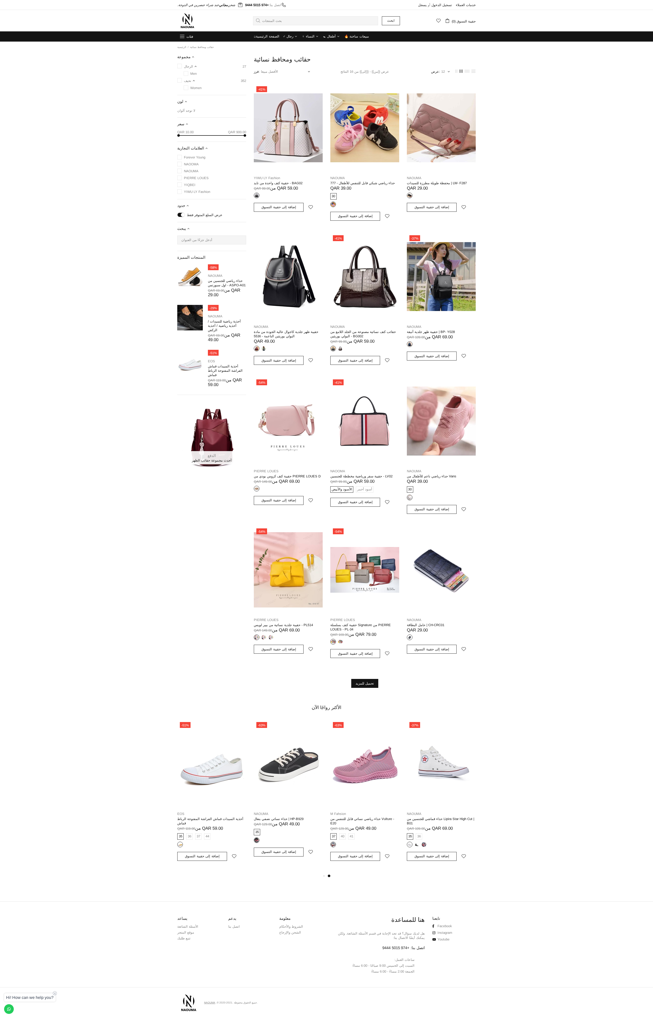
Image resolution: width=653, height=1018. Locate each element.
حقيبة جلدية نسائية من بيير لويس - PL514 (283, 625)
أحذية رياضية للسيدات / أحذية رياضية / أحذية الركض (224, 325)
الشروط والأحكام (291, 926)
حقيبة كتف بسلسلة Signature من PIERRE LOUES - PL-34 (360, 627)
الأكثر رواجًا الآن (326, 707)
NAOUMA (187, 20)
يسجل (422, 5)
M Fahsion (338, 814)
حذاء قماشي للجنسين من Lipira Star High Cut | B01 (440, 821)
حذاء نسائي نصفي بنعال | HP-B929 (279, 819)
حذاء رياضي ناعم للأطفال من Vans (431, 476)
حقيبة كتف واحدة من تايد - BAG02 (278, 183)
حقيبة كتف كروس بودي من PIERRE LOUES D (287, 476)
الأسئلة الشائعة (187, 926)
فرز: (257, 71)
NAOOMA (337, 471)
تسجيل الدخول (441, 5)
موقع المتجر (185, 932)
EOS (211, 361)
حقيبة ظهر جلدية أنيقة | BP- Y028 (431, 332)
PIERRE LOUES (266, 471)
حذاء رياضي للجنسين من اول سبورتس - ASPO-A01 (227, 283)
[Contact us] (9, 1009)
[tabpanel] (364, 796)
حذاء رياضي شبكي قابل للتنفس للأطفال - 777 (362, 183)
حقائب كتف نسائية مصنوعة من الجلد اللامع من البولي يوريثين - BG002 (363, 334)
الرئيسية (181, 47)
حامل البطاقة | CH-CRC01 (425, 625)
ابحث (391, 20)
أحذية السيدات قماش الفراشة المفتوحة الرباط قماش (225, 370)
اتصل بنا (234, 926)
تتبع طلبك (184, 938)
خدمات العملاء (466, 5)
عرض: (435, 71)
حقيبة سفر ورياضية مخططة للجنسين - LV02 (361, 476)
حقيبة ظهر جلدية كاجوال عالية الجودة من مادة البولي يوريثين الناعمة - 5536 (286, 334)
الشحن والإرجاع (290, 932)
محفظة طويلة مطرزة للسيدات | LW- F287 (437, 183)
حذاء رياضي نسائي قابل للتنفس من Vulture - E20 (362, 821)
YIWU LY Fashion (267, 178)
